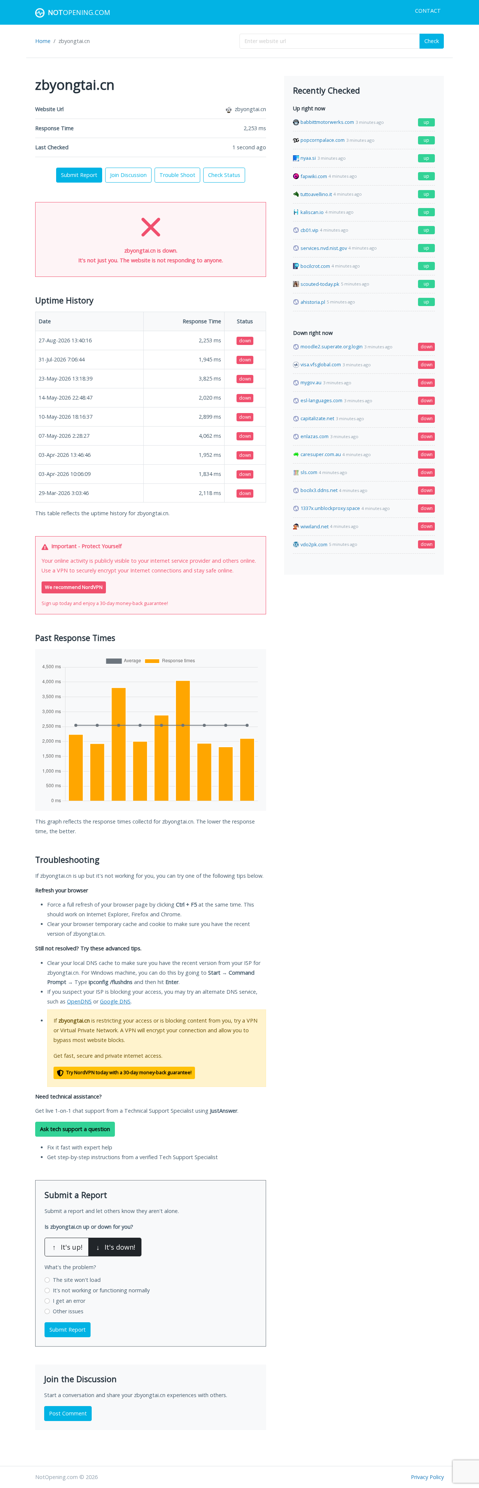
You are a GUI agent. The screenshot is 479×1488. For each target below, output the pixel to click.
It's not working (101, 1290)
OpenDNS (79, 1001)
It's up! (67, 1247)
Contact (428, 10)
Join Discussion (128, 174)
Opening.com (79, 12)
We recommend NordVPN (74, 587)
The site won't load (77, 1279)
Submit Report (79, 174)
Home (43, 41)
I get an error (69, 1300)
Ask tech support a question (75, 1129)
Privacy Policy (427, 1477)
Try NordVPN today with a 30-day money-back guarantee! (128, 1072)
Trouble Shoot (177, 174)
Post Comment (68, 1413)
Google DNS (115, 1001)
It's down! (115, 1247)
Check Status (224, 174)
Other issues (68, 1311)
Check (431, 41)
